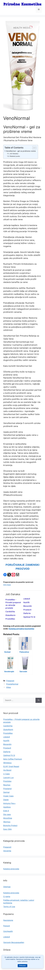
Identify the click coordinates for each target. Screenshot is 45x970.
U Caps (6, 774)
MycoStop (7, 818)
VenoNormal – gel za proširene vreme (21, 151)
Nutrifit (26, 602)
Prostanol (7, 789)
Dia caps (7, 814)
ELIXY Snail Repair (11, 766)
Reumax (6, 785)
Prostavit (27, 610)
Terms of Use (9, 907)
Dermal (6, 792)
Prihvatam (22, 965)
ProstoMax (10, 619)
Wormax (6, 822)
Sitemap (6, 887)
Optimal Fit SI (29, 617)
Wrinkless (7, 763)
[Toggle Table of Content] (33, 148)
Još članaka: (14, 153)
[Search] (38, 700)
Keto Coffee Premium (12, 759)
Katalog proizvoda (11, 869)
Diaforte (27, 613)
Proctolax (7, 781)
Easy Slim (7, 829)
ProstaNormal (12, 684)
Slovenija (7, 851)
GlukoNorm (10, 615)
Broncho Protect (10, 825)
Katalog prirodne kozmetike (21, 629)
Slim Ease (7, 585)
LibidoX (26, 599)
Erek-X (6, 811)
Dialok (6, 800)
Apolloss (7, 807)
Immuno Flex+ (9, 803)
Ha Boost (7, 770)
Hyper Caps (8, 796)
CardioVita (10, 611)
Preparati (10, 681)
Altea (8, 687)
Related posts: (15, 156)
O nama (6, 896)
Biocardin (27, 606)
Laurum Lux (8, 777)
